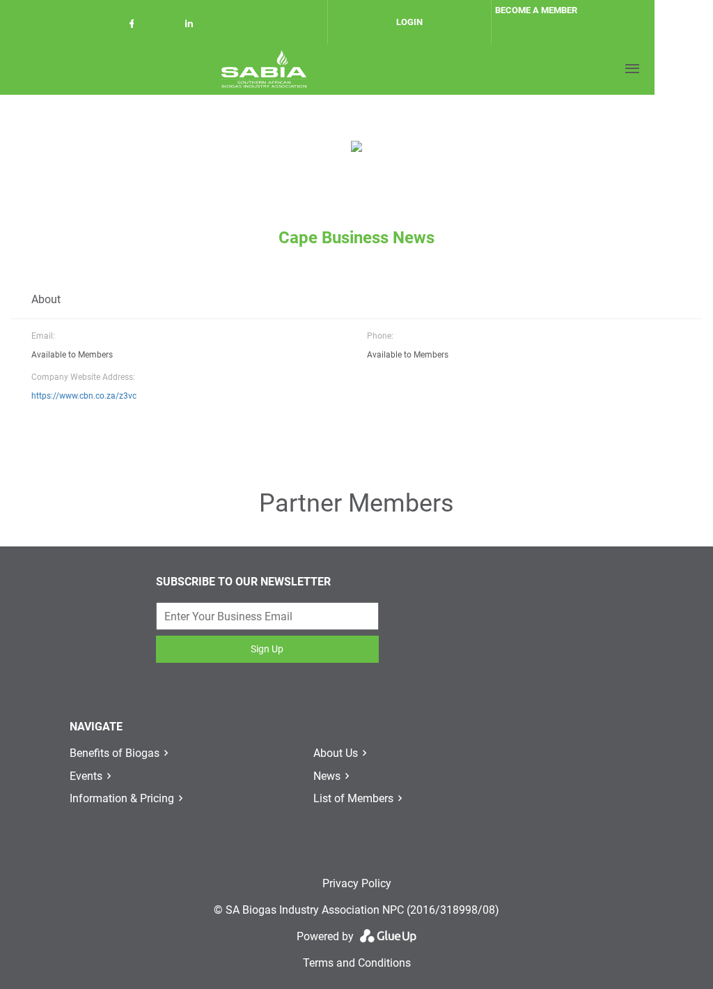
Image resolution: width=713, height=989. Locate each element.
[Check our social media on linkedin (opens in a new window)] (192, 26)
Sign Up (267, 648)
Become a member (536, 10)
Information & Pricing (122, 798)
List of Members (353, 798)
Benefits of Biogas (114, 753)
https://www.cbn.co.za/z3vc (83, 396)
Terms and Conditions (357, 962)
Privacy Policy (356, 883)
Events (86, 776)
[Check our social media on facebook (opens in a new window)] (134, 26)
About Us (335, 753)
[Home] (263, 69)
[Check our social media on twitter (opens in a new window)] (163, 26)
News (326, 776)
